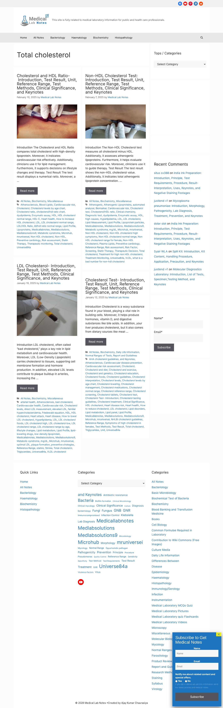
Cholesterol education (126, 373)
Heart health (48, 218)
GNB (117, 510)
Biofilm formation (103, 501)
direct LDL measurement (37, 409)
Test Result (118, 426)
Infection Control (110, 515)
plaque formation (40, 444)
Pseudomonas (85, 556)
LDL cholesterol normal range (57, 222)
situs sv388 (161, 173)
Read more (27, 190)
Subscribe (197, 697)
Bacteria (86, 500)
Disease (157, 566)
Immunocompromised (89, 515)
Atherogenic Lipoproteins (118, 204)
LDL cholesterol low (59, 423)
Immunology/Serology (166, 588)
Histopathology (123, 37)
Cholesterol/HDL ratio (103, 211)
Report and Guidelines (125, 355)
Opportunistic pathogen (117, 548)
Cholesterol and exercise (122, 369)
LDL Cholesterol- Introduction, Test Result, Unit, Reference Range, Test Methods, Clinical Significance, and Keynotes (46, 272)
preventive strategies (62, 444)
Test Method (95, 561)
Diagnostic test (93, 215)
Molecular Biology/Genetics (169, 639)
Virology (157, 689)
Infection (157, 594)
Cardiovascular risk (64, 204)
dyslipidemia (24, 215)
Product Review (162, 661)
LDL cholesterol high (36, 423)
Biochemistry (100, 37)
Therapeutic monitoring (40, 243)
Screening (90, 250)
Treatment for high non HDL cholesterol (120, 254)
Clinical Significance (133, 401)
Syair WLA (161, 251)
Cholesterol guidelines (119, 376)
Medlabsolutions (60, 229)
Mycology (83, 548)
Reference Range (94, 247)
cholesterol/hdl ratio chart (50, 211)
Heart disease (52, 416)
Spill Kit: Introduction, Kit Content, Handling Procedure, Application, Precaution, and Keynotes (179, 256)
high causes (92, 218)
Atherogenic (96, 204)
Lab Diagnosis (86, 521)
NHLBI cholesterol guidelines (127, 419)
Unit (103, 430)
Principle (118, 552)
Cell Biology (159, 524)
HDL (54, 215)
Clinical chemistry (125, 211)
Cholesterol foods (95, 376)
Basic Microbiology (164, 492)
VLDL (128, 257)
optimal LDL (23, 444)
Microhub (67, 233)
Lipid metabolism (46, 430)
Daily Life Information (127, 352)
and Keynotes (127, 359)
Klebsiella (127, 515)
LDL (38, 222)
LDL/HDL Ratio (25, 226)
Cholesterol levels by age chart (48, 208)
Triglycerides (24, 451)
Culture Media (161, 549)
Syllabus (157, 683)
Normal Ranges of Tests (98, 355)
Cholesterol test (128, 394)
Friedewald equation (53, 412)
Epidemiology (84, 511)
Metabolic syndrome (49, 233)
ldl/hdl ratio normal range (47, 226)
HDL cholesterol (94, 405)
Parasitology (160, 655)
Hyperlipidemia (108, 218)
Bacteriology (57, 37)
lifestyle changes (26, 430)
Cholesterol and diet (96, 369)
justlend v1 (161, 200)
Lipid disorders (136, 408)
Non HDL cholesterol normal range (117, 236)
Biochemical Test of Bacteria (170, 498)
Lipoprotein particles (133, 222)
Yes (179, 681)
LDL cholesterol (131, 218)
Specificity (82, 561)
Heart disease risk (114, 405)
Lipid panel (111, 412)
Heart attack (37, 416)
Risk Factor (131, 247)
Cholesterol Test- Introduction (102, 398)
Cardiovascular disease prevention (123, 362)
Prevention (104, 552)
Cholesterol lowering (108, 384)
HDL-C (36, 218)
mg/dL (112, 229)
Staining (157, 678)
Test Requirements (111, 561)
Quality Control (100, 557)
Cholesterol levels (111, 380)
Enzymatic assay (41, 215)
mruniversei (23, 236)
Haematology (79, 37)
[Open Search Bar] (201, 38)
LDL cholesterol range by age (53, 426)
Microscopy (159, 627)
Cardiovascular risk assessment (102, 366)
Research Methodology (167, 672)
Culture (127, 506)
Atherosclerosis (29, 204)
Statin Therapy (105, 250)
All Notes (38, 37)
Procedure (129, 552)
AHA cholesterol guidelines (104, 359)
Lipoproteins (24, 229)
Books (156, 519)
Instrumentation (162, 600)
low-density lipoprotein (47, 434)
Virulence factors (85, 572)
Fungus (107, 510)
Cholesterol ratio (26, 211)
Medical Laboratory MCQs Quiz (172, 605)
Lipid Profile (69, 226)
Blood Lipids (46, 204)
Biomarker (101, 208)
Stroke (48, 448)
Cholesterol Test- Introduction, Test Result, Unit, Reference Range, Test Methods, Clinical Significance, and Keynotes (115, 286)
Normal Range (96, 548)
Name (197, 648)
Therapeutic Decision (126, 250)
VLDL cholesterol (56, 451)
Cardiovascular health (29, 405)
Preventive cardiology (28, 240)
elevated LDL (59, 409)
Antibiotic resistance (115, 495)
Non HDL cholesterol (42, 236)
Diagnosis (138, 505)
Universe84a (24, 247)
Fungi (96, 510)
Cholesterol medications (114, 387)
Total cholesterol (63, 243)
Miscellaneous (55, 201)
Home (23, 37)
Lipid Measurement (95, 222)
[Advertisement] (180, 107)
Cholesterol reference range (116, 391)
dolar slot (160, 223)
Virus (97, 572)
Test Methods (103, 426)
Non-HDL (60, 236)
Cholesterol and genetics (99, 373)
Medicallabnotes (41, 229)
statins (40, 448)
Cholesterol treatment (110, 401)
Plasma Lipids (107, 243)
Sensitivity (132, 556)
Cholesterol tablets (107, 394)
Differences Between (165, 561)
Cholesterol (23, 208)
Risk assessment (51, 240)
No (189, 681)
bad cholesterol (63, 402)
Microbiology (125, 536)
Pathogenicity (86, 552)
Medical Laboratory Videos (169, 622)
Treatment (85, 567)
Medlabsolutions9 (26, 233)
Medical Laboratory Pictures (170, 611)
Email (197, 661)
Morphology (108, 543)
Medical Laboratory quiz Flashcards (175, 616)
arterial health (28, 402)
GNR (126, 510)
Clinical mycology (86, 506)
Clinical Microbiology (122, 501)
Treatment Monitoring (97, 257)
